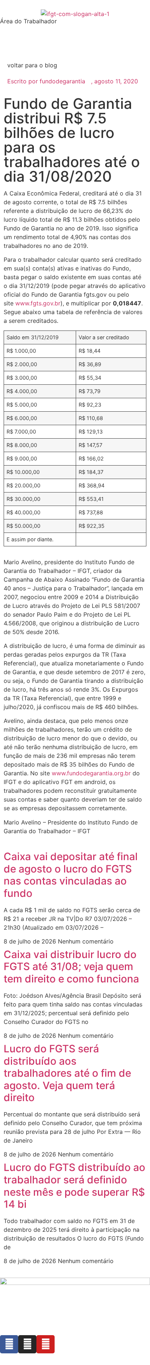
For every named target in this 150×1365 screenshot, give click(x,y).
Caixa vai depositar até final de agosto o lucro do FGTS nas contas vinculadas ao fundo (71, 874)
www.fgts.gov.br (37, 303)
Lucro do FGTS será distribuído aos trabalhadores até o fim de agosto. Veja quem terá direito (67, 1073)
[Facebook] (9, 1344)
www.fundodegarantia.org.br (91, 773)
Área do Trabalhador (28, 21)
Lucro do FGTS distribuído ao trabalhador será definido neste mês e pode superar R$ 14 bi (74, 1185)
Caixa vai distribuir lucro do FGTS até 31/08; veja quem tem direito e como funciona (71, 966)
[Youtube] (45, 1344)
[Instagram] (27, 1344)
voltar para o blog (32, 65)
